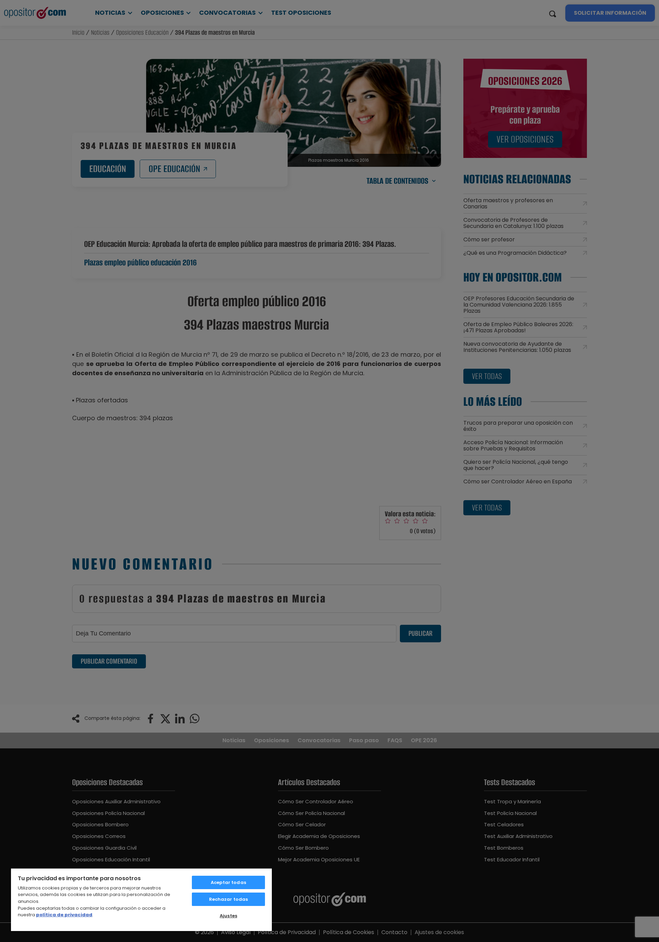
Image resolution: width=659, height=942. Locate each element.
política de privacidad (64, 914)
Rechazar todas (228, 899)
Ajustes (228, 915)
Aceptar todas (228, 882)
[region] (141, 899)
